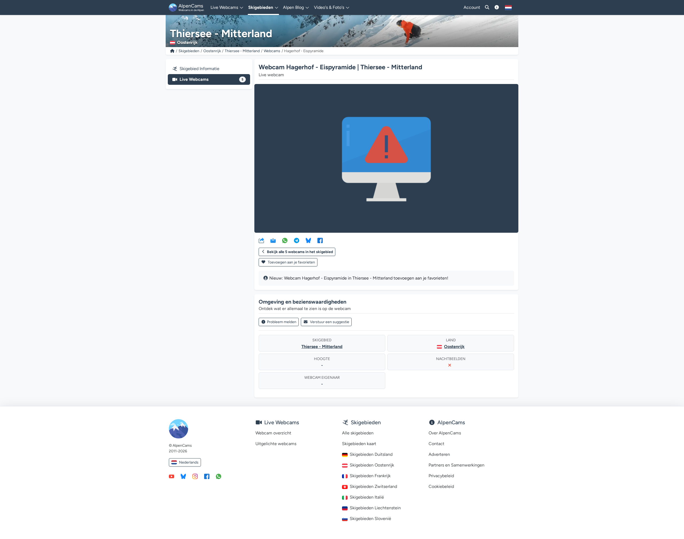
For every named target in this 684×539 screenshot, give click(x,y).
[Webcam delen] (261, 240)
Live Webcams (211, 79)
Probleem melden (281, 322)
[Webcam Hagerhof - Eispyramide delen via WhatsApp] (284, 240)
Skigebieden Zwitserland (373, 486)
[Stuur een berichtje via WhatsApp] (218, 476)
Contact (436, 443)
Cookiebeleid (441, 486)
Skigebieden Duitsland (371, 454)
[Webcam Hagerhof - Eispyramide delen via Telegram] (296, 240)
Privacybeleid (441, 475)
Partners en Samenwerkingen (456, 465)
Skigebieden (188, 51)
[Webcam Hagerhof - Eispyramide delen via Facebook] (320, 240)
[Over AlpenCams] (497, 7)
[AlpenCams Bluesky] (183, 476)
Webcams (272, 51)
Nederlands (189, 462)
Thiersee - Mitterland (242, 51)
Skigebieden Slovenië (370, 518)
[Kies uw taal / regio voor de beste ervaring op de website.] (508, 7)
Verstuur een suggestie (329, 322)
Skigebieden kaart (359, 443)
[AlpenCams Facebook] (206, 476)
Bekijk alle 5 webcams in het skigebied (300, 252)
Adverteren (439, 454)
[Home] (172, 51)
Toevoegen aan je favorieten (291, 262)
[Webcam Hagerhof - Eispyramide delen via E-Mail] (273, 240)
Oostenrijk (212, 51)
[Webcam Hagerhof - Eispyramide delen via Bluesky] (308, 240)
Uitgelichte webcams (275, 443)
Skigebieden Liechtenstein (375, 507)
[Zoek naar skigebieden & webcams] (487, 7)
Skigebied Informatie (199, 68)
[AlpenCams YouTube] (171, 476)
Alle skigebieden (358, 432)
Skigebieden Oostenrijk (372, 465)
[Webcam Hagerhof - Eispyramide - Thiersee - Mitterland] (386, 158)
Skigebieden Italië (367, 497)
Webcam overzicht (273, 432)
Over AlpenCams (445, 432)
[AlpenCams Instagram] (195, 476)
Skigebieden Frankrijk (370, 475)
